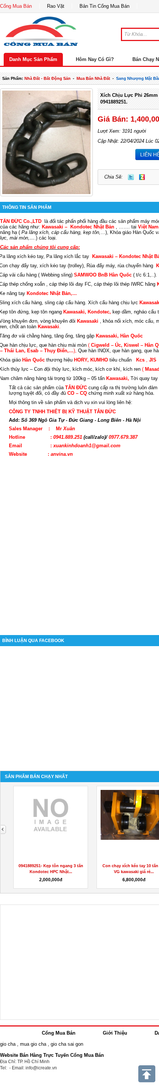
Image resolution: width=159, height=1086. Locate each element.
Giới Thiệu (115, 1033)
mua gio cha (33, 1044)
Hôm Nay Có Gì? (95, 59)
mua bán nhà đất (93, 78)
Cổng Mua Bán (16, 6)
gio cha (8, 1044)
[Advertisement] (79, 542)
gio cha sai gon (67, 1044)
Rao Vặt (55, 6)
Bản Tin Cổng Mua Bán (104, 6)
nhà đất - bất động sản (47, 78)
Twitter (131, 177)
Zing (142, 177)
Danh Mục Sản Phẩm (33, 59)
